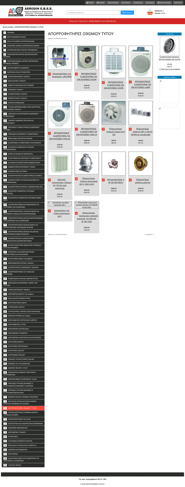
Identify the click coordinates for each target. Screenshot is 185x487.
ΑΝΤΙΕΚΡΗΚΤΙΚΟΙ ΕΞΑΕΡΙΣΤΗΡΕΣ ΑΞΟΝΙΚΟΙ (23, 176)
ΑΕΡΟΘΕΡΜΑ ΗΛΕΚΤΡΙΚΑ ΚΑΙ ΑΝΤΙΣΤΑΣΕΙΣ (22, 337)
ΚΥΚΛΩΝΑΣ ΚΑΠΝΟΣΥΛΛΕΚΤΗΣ (18, 441)
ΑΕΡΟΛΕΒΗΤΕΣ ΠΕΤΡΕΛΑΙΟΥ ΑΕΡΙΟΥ (20, 320)
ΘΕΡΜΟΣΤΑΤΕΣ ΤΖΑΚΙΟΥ (15, 98)
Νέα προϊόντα (126, 2)
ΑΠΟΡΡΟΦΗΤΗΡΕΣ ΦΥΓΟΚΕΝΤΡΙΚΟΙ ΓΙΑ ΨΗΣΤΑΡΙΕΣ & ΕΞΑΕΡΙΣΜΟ (21, 459)
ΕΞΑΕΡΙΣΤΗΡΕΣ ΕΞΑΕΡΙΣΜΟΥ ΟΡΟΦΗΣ (21, 267)
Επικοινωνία (178, 2)
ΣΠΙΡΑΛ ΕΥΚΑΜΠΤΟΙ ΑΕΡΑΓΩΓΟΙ (18, 154)
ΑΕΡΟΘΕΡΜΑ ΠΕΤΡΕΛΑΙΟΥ (16, 329)
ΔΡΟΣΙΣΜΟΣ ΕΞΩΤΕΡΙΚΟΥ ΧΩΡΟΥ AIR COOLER (20, 284)
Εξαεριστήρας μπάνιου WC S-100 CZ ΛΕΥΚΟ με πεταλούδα (141, 131)
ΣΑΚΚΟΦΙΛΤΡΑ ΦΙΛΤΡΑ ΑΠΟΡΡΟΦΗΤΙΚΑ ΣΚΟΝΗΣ (20, 55)
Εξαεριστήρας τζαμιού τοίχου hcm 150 (115, 131)
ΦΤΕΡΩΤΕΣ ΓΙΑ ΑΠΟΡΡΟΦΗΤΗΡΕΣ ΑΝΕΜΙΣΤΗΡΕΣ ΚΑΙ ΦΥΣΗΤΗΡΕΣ (18, 253)
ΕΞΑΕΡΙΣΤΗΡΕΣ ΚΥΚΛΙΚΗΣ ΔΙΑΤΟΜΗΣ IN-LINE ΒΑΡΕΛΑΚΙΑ (21, 181)
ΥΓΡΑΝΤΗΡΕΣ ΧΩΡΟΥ (14, 307)
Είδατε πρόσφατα (113, 2)
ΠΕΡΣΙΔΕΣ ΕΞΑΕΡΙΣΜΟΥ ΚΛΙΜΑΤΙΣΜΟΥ (21, 134)
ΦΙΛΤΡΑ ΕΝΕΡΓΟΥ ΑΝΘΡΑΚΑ (16, 68)
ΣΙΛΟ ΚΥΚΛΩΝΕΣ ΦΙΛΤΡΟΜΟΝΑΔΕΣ (19, 41)
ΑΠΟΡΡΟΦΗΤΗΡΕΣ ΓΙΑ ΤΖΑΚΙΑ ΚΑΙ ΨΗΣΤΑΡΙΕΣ (18, 273)
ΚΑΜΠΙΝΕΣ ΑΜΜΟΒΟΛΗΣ (16, 428)
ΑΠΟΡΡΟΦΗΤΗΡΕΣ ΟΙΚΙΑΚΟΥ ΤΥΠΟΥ (29, 27)
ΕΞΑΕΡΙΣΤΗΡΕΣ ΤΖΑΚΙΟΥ (15, 94)
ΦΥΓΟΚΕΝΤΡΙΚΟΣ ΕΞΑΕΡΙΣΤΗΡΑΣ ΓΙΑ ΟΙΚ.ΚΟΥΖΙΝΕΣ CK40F (141, 84)
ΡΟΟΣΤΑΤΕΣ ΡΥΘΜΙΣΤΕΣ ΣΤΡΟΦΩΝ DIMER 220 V (22, 199)
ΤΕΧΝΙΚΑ (9, 33)
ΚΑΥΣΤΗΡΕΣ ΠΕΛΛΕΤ (14, 350)
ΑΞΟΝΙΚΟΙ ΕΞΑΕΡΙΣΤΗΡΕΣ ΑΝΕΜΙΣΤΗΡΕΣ (22, 163)
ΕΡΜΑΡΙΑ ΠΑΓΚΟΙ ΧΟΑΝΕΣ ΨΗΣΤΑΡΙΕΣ (21, 397)
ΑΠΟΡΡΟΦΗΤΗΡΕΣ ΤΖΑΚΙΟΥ (17, 77)
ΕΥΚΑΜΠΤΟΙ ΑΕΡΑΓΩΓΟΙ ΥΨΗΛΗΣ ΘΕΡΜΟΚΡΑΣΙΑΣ (18, 148)
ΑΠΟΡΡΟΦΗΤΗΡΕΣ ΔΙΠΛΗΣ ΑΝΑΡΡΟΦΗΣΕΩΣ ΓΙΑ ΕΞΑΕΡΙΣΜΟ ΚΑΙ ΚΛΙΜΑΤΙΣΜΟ (23, 219)
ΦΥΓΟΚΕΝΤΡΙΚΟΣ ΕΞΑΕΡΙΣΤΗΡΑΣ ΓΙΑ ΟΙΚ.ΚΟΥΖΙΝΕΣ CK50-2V (59, 136)
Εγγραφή (101, 2)
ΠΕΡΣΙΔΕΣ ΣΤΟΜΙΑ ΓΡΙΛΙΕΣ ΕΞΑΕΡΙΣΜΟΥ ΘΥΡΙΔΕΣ (21, 128)
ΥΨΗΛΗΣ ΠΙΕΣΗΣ (12, 465)
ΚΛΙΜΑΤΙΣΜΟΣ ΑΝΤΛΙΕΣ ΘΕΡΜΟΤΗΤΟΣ (21, 279)
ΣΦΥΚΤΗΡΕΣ (11, 454)
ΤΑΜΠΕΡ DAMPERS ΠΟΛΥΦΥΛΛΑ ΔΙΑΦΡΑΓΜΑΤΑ (18, 122)
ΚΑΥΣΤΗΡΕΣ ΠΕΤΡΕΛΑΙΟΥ (16, 346)
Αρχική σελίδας (8, 27)
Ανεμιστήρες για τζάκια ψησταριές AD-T (62, 213)
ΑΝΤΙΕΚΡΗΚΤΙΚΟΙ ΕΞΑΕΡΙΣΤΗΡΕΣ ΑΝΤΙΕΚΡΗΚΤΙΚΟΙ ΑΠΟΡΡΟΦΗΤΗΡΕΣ (18, 240)
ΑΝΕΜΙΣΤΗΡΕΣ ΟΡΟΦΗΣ (15, 171)
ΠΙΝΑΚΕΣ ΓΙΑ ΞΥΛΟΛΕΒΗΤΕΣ (17, 364)
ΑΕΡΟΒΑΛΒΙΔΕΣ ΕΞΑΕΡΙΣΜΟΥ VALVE (20, 379)
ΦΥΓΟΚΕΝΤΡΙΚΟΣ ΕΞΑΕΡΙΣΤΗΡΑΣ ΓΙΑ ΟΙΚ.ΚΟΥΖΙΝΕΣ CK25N (87, 76)
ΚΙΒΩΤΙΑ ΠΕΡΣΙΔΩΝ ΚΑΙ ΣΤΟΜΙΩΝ (19, 85)
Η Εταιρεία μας (138, 2)
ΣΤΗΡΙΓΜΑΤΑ (11, 436)
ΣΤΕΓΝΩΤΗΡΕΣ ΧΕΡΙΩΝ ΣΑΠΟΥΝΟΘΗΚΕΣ (22, 311)
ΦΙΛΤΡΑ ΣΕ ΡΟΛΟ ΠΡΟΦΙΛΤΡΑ (17, 72)
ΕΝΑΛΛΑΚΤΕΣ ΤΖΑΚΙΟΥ (15, 81)
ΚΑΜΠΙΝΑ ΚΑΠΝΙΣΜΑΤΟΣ (15, 450)
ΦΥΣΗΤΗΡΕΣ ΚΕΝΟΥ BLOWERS (18, 259)
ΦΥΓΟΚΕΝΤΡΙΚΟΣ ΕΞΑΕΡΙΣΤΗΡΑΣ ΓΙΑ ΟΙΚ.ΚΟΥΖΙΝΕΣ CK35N (114, 85)
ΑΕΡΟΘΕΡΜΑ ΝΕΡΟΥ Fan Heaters (19, 294)
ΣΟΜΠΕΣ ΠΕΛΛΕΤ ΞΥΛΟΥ (16, 368)
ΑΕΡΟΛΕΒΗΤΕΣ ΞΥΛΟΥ (15, 324)
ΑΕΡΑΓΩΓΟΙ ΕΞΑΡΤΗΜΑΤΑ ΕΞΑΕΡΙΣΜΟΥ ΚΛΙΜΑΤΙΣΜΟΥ (21, 115)
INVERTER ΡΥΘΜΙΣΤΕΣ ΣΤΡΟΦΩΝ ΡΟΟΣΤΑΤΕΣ (18, 192)
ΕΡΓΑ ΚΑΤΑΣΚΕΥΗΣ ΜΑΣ (15, 37)
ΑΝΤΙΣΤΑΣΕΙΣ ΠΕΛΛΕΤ (14, 355)
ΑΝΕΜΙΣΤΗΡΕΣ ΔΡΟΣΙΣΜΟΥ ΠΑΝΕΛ (19, 167)
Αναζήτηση (128, 12)
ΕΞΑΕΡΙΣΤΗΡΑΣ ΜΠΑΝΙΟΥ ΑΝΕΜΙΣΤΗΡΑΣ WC (23, 187)
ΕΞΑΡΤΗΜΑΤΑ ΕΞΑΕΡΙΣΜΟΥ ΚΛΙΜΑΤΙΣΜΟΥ (22, 158)
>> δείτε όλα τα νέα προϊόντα (169, 69)
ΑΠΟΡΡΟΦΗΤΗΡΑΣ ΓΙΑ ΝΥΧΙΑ (17, 419)
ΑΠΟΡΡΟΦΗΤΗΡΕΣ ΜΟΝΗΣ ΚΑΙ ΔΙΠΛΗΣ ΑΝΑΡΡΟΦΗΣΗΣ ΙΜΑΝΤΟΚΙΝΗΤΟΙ (20, 233)
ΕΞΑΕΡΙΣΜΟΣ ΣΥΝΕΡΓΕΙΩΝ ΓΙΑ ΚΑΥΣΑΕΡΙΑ (22, 143)
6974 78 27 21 (111, 21)
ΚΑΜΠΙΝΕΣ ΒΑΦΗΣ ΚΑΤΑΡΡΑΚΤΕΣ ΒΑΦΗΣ (21, 46)
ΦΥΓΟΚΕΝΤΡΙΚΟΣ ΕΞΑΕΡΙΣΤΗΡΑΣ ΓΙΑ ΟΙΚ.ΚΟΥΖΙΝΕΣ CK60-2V (86, 131)
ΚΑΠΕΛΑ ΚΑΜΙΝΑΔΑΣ (14, 103)
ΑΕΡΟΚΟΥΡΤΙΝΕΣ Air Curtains (17, 316)
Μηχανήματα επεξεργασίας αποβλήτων (20, 445)
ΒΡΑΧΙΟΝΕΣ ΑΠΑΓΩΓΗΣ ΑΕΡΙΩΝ (18, 138)
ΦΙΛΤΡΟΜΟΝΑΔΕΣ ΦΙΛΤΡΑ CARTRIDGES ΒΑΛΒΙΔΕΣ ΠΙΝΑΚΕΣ (20, 62)
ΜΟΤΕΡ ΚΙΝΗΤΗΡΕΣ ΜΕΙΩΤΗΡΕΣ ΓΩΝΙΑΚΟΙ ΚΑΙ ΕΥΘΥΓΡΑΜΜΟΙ (22, 246)
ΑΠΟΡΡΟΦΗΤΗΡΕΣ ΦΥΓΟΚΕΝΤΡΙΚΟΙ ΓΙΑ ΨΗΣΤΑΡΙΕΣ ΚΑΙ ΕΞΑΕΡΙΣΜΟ (21, 206)
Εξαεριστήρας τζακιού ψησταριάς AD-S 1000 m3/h (88, 181)
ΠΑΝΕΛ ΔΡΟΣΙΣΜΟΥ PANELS (17, 290)
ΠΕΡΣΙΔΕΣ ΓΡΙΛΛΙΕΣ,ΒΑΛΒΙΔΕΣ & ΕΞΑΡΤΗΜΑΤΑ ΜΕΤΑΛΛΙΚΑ (18, 391)
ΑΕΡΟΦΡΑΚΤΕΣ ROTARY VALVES (19, 263)
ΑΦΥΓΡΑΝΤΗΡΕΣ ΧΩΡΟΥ (15, 303)
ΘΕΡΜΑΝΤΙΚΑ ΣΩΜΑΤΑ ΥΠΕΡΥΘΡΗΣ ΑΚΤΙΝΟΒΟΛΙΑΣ (19, 373)
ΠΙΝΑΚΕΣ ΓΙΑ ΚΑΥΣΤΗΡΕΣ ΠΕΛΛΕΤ (19, 359)
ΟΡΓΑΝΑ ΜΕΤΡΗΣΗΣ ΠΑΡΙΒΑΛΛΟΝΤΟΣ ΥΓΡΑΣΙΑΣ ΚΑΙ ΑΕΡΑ (20, 414)
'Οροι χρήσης (150, 2)
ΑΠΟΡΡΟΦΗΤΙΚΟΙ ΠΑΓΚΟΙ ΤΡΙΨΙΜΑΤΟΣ (20, 50)
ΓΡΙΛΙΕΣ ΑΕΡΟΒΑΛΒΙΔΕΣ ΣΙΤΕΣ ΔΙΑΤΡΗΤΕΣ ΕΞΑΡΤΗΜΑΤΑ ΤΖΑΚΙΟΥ (21, 108)
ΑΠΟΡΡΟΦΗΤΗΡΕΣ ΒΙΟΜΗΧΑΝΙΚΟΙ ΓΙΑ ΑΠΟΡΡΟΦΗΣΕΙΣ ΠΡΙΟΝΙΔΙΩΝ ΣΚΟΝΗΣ (20, 226)
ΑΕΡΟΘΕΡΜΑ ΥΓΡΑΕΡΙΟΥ (16, 333)
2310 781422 (95, 21)
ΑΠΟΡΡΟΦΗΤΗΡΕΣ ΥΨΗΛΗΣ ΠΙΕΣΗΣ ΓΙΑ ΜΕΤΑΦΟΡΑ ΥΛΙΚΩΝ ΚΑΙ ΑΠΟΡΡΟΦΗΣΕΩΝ (21, 212)
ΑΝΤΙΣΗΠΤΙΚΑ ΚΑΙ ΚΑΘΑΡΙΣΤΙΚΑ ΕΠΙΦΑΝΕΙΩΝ (23, 424)
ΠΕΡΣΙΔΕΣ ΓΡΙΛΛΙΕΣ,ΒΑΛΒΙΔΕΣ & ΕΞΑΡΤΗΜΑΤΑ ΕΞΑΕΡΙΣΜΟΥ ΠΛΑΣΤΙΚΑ (18, 385)
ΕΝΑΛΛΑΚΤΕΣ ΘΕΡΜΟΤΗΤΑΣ (17, 298)
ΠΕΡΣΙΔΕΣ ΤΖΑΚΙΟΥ (13, 90)
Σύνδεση (90, 2)
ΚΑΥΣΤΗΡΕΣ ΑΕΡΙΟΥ (14, 342)
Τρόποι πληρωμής (164, 2)
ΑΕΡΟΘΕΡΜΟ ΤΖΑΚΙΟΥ (15, 432)
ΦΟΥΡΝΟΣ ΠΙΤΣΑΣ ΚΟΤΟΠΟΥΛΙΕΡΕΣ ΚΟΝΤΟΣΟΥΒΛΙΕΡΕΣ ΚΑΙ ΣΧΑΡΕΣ (19, 402)
